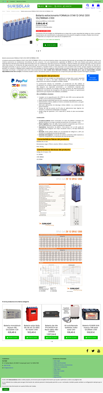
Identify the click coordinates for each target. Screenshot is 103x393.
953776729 (7, 365)
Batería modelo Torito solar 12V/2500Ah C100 (32, 327)
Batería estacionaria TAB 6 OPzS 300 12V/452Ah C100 (12, 328)
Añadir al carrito (51, 45)
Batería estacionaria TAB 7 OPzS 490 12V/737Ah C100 (91, 328)
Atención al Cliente (21, 1)
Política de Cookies (59, 371)
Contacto (12, 1)
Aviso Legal (57, 361)
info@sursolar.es (8, 368)
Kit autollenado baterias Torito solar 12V (51, 327)
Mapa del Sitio (57, 377)
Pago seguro (57, 369)
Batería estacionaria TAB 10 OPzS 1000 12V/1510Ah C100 (71, 328)
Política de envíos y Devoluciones (63, 365)
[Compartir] (36, 51)
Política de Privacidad (60, 363)
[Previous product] (99, 11)
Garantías (56, 373)
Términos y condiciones (60, 367)
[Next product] (100, 11)
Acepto (6, 389)
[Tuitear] (38, 51)
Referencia (39, 21)
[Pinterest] (40, 51)
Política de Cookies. (30, 386)
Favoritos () (97, 1)
